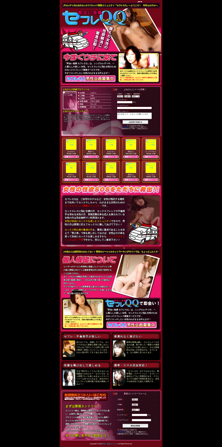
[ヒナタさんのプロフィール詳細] (111, 167)
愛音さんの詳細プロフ (131, 179)
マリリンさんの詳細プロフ (91, 179)
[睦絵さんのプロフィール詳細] (131, 144)
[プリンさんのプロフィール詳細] (151, 167)
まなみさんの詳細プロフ (71, 156)
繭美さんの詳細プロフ (91, 156)
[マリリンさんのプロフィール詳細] (91, 167)
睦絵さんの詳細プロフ (131, 156)
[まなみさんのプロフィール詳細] (71, 144)
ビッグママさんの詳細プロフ (151, 156)
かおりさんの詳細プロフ (111, 156)
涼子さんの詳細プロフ (71, 179)
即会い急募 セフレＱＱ (94, 18)
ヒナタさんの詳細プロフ (111, 179)
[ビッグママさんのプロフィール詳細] (151, 144)
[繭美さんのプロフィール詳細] (91, 144)
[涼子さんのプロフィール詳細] (71, 167)
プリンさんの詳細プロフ (151, 179)
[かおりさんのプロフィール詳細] (111, 144)
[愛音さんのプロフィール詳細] (131, 167)
